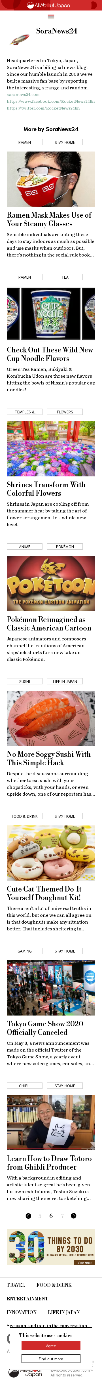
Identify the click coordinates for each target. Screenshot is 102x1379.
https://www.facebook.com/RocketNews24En (51, 101)
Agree (51, 1345)
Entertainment (27, 1299)
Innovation (22, 1312)
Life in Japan (64, 1312)
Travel (16, 1285)
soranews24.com (23, 94)
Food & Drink (54, 1285)
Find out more (51, 1358)
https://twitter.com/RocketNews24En (43, 108)
